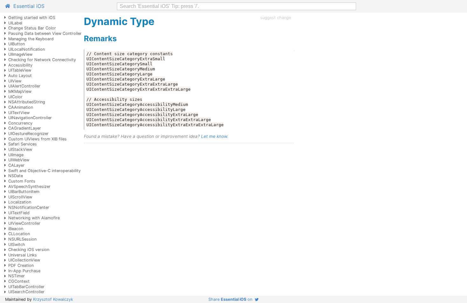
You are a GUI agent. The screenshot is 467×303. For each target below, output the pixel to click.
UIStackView (20, 149)
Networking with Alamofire (34, 218)
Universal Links (22, 255)
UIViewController (24, 223)
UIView (14, 81)
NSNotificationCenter (28, 207)
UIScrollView (20, 197)
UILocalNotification (26, 49)
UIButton (16, 44)
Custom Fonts (21, 181)
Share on (231, 299)
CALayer (16, 165)
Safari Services (22, 144)
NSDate (15, 175)
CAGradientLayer (24, 128)
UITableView (19, 70)
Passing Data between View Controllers (46, 33)
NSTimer (16, 276)
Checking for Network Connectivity (42, 59)
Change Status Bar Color (32, 28)
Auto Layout (20, 75)
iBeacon (15, 228)
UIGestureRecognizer (28, 133)
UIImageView (20, 54)
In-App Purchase (24, 270)
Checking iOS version (28, 249)
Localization (19, 202)
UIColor (15, 96)
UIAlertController (24, 86)
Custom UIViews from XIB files (37, 139)
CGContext (19, 281)
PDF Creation (21, 265)
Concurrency (20, 123)
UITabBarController (26, 286)
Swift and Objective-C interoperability (44, 170)
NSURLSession (22, 239)
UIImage (16, 154)
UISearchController (26, 291)
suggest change (275, 17)
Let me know (214, 136)
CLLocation (19, 233)
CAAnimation (20, 107)
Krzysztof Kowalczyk (53, 299)
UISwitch (16, 244)
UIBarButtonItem (23, 191)
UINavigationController (30, 117)
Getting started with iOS (31, 17)
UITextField (19, 212)
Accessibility (20, 65)
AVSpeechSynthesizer (29, 186)
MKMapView (19, 91)
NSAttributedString (26, 102)
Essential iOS (27, 6)
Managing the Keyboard (31, 38)
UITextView (19, 112)
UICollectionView (24, 260)
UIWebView (18, 160)
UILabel (15, 23)
